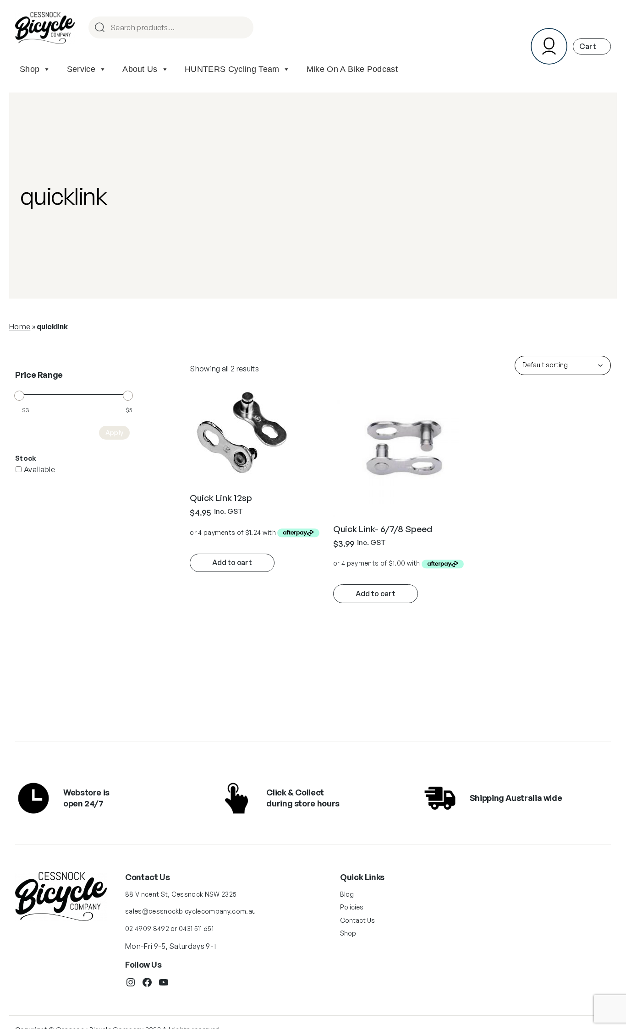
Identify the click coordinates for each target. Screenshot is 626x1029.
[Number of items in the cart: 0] (592, 46)
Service (81, 69)
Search (242, 28)
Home (19, 326)
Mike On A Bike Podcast (352, 69)
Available (39, 469)
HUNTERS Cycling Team (232, 69)
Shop (29, 69)
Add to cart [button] (232, 562)
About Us (140, 69)
